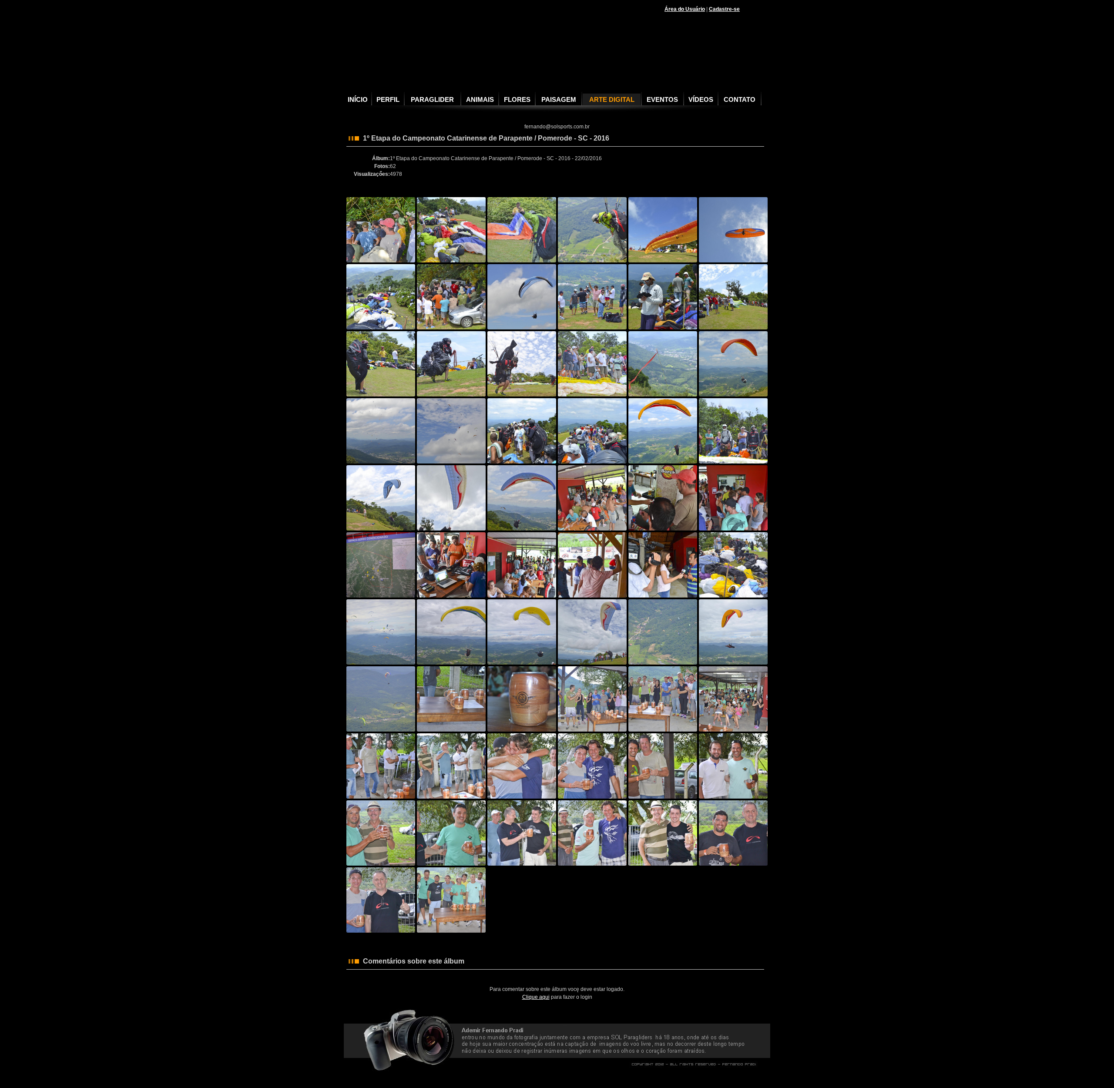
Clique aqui (536, 997)
